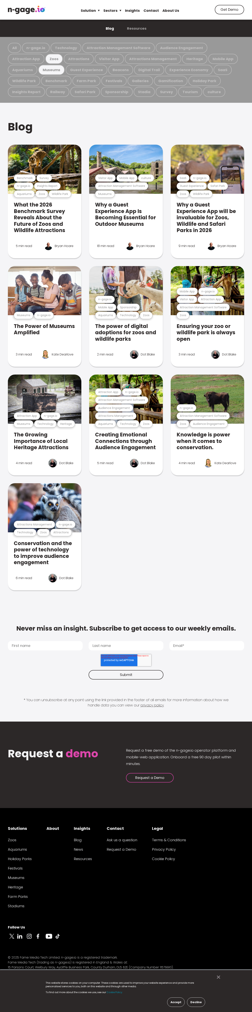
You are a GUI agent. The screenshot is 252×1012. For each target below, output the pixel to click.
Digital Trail (149, 69)
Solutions (17, 828)
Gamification (170, 80)
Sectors (110, 10)
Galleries (140, 80)
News (78, 849)
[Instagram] (31, 938)
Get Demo (229, 9)
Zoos (54, 58)
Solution (88, 10)
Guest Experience (86, 69)
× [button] (217, 977)
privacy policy (152, 705)
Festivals (114, 80)
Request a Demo (149, 777)
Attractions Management (153, 58)
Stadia (144, 91)
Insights (132, 10)
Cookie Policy (163, 858)
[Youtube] (50, 938)
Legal (157, 828)
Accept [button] (175, 1002)
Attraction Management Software (118, 47)
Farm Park (86, 80)
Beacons (121, 69)
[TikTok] (60, 938)
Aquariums (22, 69)
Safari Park (85, 91)
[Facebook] (41, 938)
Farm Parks (18, 896)
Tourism (190, 91)
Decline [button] (196, 1002)
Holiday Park (204, 80)
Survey (166, 91)
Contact (151, 10)
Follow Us (16, 927)
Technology (66, 47)
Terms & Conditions (169, 840)
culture (214, 91)
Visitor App (109, 58)
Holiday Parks (20, 858)
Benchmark (56, 80)
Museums (51, 69)
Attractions (78, 58)
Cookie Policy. (115, 992)
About (52, 828)
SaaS (222, 69)
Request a (53, 754)
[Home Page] (26, 10)
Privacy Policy (164, 849)
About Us (170, 10)
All (14, 47)
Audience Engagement (181, 47)
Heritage (194, 58)
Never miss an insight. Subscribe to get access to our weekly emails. (126, 628)
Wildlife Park (24, 80)
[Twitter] (12, 938)
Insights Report (26, 91)
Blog (110, 28)
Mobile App (223, 58)
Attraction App (26, 58)
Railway (57, 91)
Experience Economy (189, 69)
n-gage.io (35, 47)
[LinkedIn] (22, 938)
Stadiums (16, 906)
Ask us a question (122, 840)
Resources (136, 28)
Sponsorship (116, 91)
